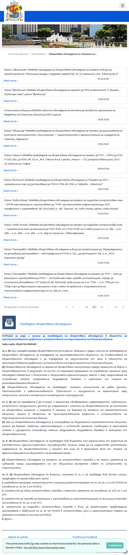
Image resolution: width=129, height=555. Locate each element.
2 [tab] (102, 43)
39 (87, 307)
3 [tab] (105, 43)
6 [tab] (116, 43)
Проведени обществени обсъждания (45, 324)
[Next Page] (123, 307)
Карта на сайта (18, 536)
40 (95, 307)
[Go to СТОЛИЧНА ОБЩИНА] (14, 11)
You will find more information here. (44, 547)
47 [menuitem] (117, 307)
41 (103, 307)
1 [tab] (99, 43)
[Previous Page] (66, 307)
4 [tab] (109, 43)
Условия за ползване (85, 536)
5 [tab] (112, 43)
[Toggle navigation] (122, 5)
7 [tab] (119, 43)
